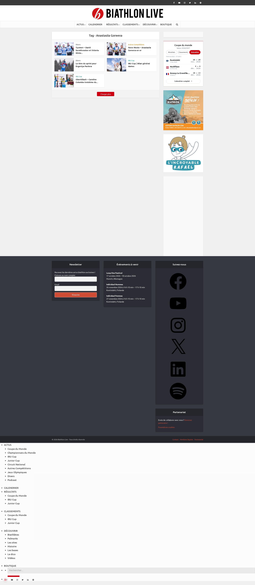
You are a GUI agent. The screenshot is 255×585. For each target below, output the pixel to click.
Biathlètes (13, 534)
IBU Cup (131, 60)
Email (57, 284)
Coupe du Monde (17, 448)
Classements (183, 52)
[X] (178, 356)
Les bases (13, 550)
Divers (78, 44)
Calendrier (195, 52)
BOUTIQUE (166, 24)
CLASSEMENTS (130, 24)
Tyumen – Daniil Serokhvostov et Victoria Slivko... (87, 50)
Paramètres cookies (166, 427)
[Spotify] (178, 400)
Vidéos (11, 557)
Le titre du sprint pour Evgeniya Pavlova (86, 64)
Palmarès (13, 538)
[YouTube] (178, 312)
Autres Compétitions (136, 44)
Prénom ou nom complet (65, 275)
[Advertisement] (183, 216)
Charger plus (105, 94)
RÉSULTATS (112, 24)
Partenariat (198, 439)
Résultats (171, 52)
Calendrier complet (182, 81)
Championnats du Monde (22, 452)
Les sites (12, 542)
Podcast (12, 479)
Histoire (12, 546)
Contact (175, 439)
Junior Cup (14, 460)
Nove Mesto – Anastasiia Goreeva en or (139, 48)
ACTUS (80, 24)
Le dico (12, 554)
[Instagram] (178, 334)
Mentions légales (186, 439)
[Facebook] (178, 290)
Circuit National (16, 464)
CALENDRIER (95, 24)
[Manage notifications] (5, 580)
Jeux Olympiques (17, 472)
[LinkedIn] (178, 378)
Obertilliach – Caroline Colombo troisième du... (87, 80)
